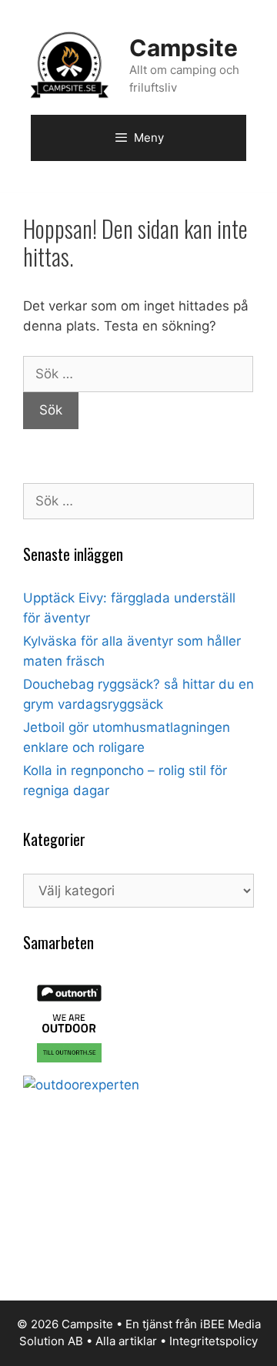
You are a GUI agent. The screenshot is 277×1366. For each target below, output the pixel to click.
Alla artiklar (126, 1341)
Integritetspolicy (213, 1341)
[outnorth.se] (69, 1064)
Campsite (183, 48)
